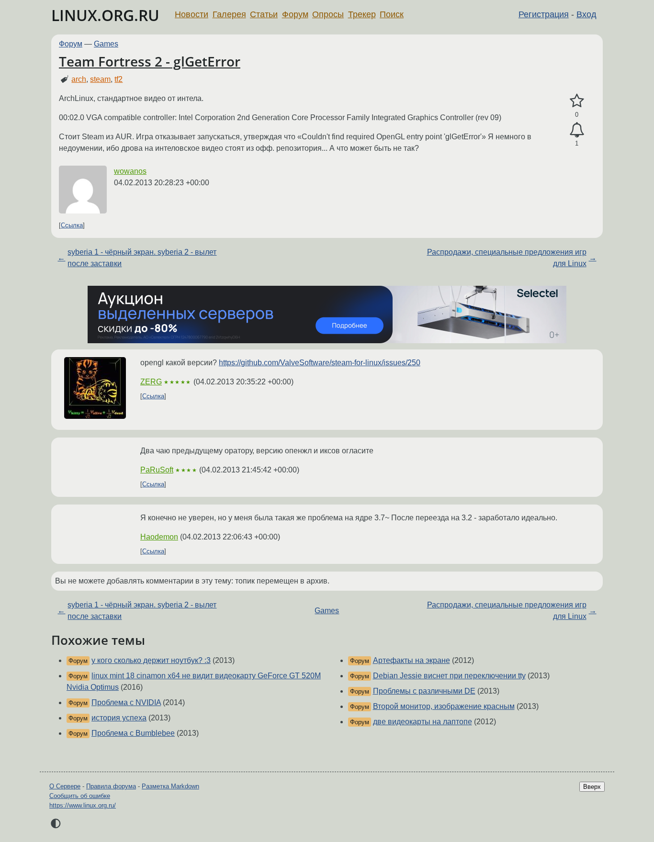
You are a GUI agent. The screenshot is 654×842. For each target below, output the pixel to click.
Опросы (328, 14)
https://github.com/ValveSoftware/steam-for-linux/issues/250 (319, 363)
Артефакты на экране (411, 660)
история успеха (119, 718)
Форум (295, 14)
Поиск (392, 14)
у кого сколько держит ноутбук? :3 (151, 660)
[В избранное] (576, 101)
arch (78, 79)
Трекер (362, 14)
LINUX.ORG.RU (105, 15)
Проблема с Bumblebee (133, 733)
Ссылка (72, 225)
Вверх (592, 786)
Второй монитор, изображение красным (444, 706)
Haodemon (159, 537)
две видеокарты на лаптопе (422, 722)
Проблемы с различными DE (424, 691)
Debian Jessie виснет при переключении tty (449, 676)
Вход (586, 14)
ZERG (151, 382)
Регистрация (544, 14)
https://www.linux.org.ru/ (82, 805)
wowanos (130, 171)
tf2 (118, 79)
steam (100, 79)
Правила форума (111, 786)
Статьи (264, 14)
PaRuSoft (156, 470)
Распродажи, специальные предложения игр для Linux (506, 258)
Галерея (229, 14)
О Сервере (64, 786)
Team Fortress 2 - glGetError (149, 61)
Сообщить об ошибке (79, 795)
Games (106, 44)
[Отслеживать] (576, 130)
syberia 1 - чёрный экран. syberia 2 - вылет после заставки (142, 258)
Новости (191, 14)
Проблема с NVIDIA (126, 702)
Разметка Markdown (170, 786)
